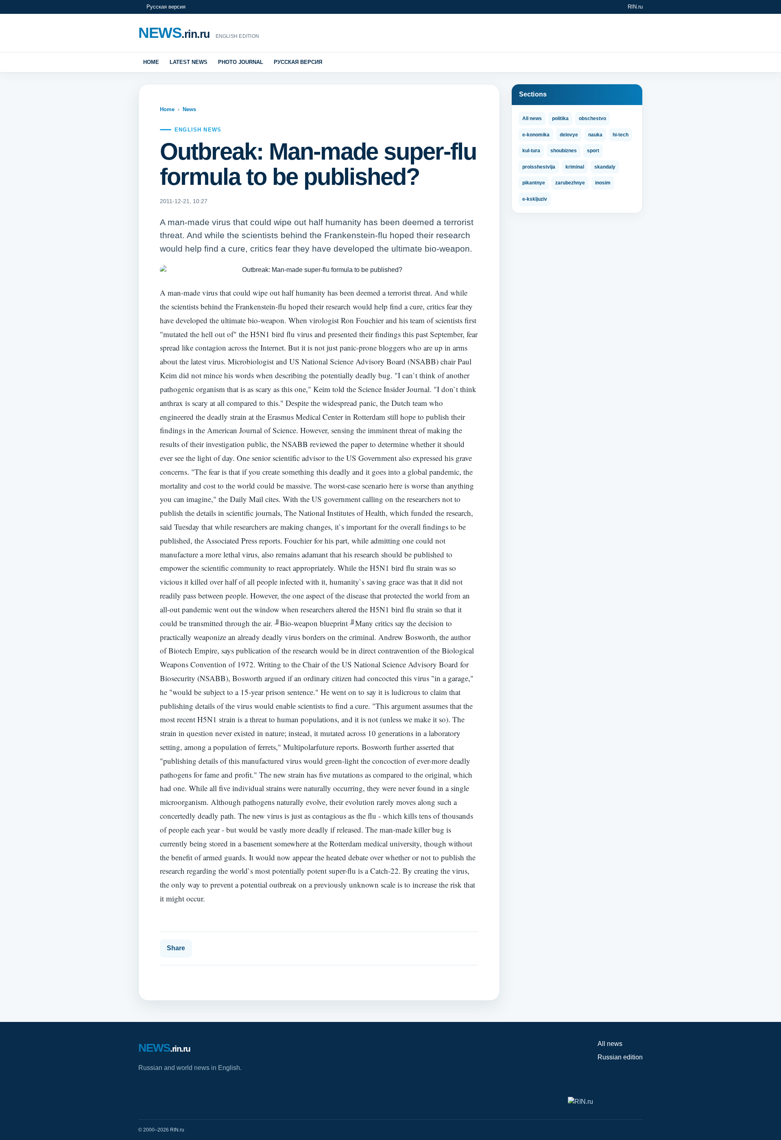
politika (560, 118)
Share (176, 948)
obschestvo (592, 118)
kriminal (574, 167)
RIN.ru (635, 7)
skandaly (604, 167)
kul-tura (531, 150)
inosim (603, 183)
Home (151, 62)
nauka (595, 135)
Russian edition (620, 1057)
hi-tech (620, 135)
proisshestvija (538, 167)
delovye (569, 135)
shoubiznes (563, 150)
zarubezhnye (570, 183)
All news (532, 118)
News (189, 109)
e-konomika (536, 135)
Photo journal (240, 62)
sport (593, 150)
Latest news (188, 62)
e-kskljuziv (534, 199)
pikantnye (533, 183)
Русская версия (165, 7)
